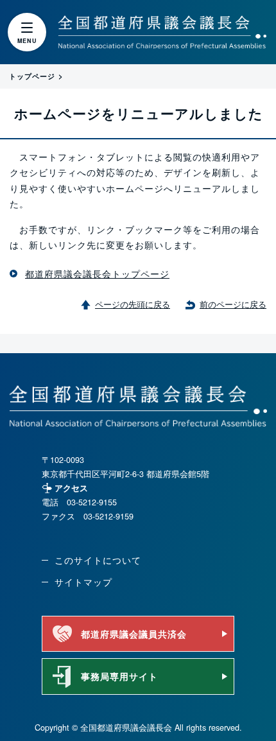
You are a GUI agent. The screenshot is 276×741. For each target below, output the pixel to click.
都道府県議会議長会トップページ (97, 273)
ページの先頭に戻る (132, 304)
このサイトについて (98, 560)
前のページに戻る (233, 304)
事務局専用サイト (119, 676)
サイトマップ (83, 581)
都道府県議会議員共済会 (134, 633)
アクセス (71, 488)
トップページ (32, 76)
